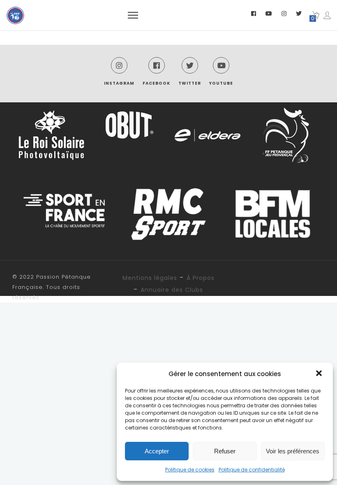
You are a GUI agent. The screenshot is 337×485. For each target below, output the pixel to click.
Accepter (157, 451)
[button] (320, 374)
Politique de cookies (190, 469)
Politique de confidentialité (252, 469)
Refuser (224, 451)
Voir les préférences (292, 451)
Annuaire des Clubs (172, 290)
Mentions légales (149, 278)
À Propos (201, 278)
